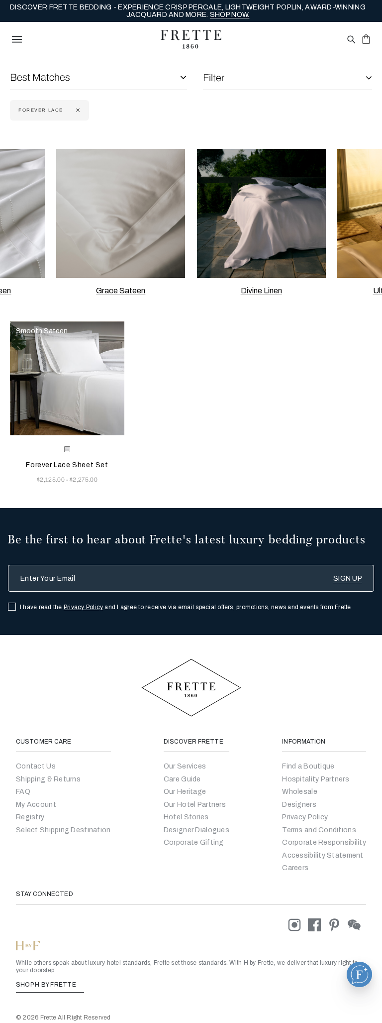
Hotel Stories (186, 817)
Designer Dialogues (196, 830)
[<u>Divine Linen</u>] (261, 213)
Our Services (185, 766)
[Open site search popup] (350, 40)
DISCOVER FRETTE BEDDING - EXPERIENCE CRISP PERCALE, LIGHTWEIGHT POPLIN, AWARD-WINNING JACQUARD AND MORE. (188, 10)
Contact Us (36, 766)
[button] (359, 974)
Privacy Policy (83, 607)
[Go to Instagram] (298, 924)
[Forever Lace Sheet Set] (67, 378)
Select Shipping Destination (63, 830)
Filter (213, 77)
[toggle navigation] (17, 39)
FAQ (23, 791)
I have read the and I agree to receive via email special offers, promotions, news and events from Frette (185, 607)
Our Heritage (185, 791)
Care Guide (182, 779)
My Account (36, 804)
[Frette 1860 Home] (191, 39)
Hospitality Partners (315, 779)
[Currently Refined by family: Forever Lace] (77, 110)
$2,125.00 (51, 479)
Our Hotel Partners (195, 804)
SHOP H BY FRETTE (47, 984)
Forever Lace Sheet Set (67, 465)
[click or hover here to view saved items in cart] (366, 39)
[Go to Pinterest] (338, 924)
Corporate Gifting (194, 842)
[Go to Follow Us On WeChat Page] (357, 924)
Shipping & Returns (48, 779)
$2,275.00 (83, 479)
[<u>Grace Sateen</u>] (120, 213)
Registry (30, 817)
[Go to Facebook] (318, 924)
